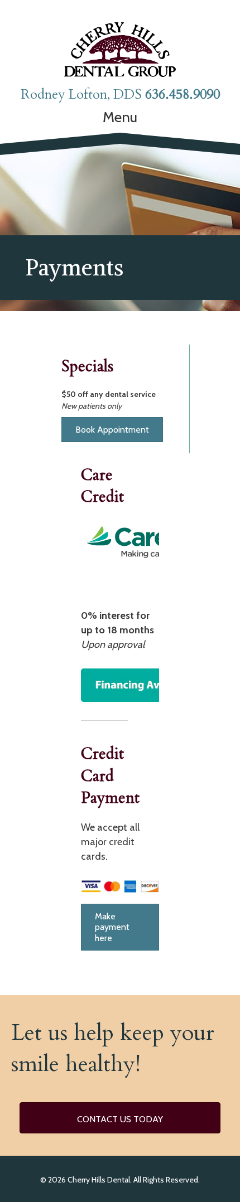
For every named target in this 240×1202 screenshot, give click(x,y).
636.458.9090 (182, 94)
